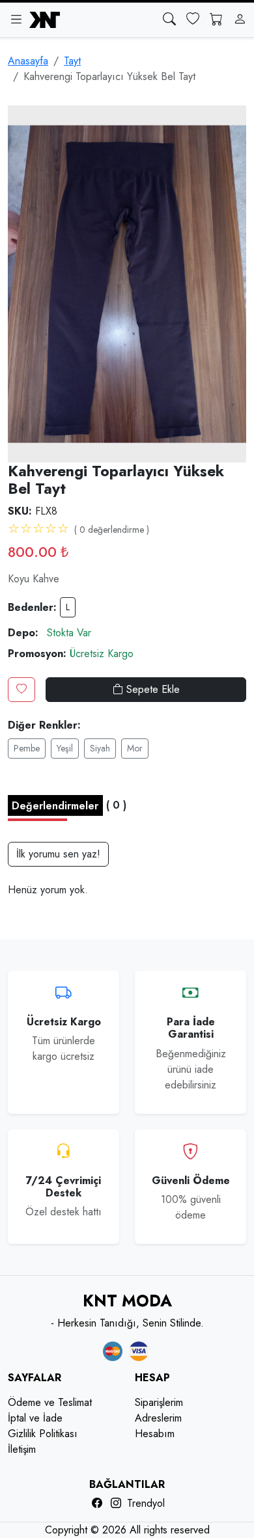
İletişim (22, 1449)
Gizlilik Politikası (43, 1433)
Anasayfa (28, 60)
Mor (135, 748)
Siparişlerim (159, 1402)
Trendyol (146, 1503)
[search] (169, 19)
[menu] (16, 20)
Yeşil (65, 748)
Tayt (72, 60)
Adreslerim (158, 1417)
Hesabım (155, 1433)
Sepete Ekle (151, 689)
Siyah (100, 748)
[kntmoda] (44, 19)
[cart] (216, 19)
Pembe (27, 748)
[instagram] (116, 1503)
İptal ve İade (35, 1417)
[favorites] (192, 19)
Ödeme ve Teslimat (50, 1402)
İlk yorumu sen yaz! (58, 853)
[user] (239, 19)
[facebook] (97, 1503)
